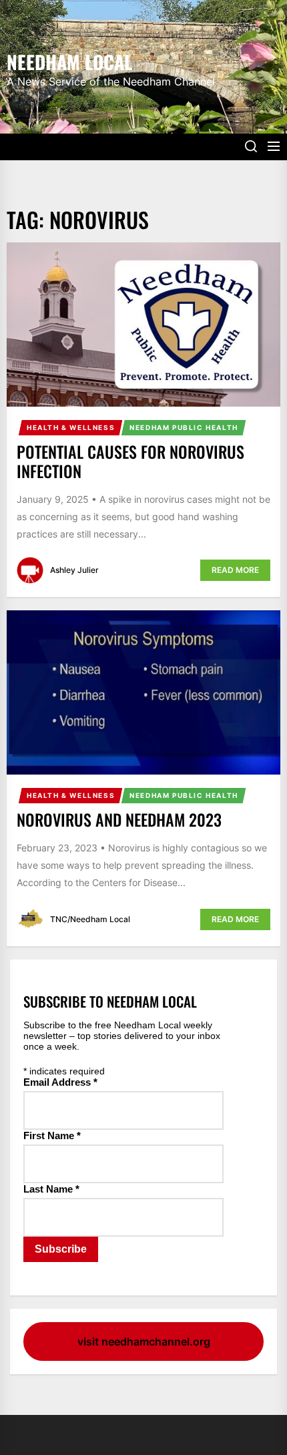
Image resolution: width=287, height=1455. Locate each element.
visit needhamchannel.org (143, 1341)
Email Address (60, 1082)
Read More (235, 570)
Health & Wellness (71, 427)
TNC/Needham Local (90, 919)
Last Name (51, 1189)
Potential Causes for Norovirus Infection (130, 461)
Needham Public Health (183, 427)
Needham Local (69, 60)
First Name (52, 1135)
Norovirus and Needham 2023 (119, 819)
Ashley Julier (74, 570)
